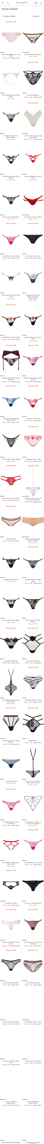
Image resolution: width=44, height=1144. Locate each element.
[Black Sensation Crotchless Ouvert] (11, 276)
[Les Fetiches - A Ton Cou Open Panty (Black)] (33, 803)
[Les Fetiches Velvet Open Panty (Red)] (11, 844)
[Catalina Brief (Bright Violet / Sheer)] (33, 359)
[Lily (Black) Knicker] (11, 884)
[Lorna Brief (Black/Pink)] (11, 964)
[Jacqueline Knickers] (33, 642)
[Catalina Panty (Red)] (33, 400)
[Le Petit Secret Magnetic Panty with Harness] (33, 762)
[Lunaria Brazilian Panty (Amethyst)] (33, 1124)
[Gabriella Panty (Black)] (11, 561)
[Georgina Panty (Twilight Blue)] (33, 561)
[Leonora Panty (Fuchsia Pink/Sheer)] (11, 803)
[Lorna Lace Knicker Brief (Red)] (11, 1042)
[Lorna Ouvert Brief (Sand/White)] (33, 1083)
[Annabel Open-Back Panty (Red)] (33, 158)
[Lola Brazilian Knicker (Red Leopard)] (33, 924)
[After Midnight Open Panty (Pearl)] (11, 76)
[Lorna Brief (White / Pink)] (33, 1003)
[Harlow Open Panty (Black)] (11, 601)
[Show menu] (3, 3)
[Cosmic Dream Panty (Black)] (11, 441)
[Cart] (40, 3)
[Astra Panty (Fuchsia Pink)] (11, 237)
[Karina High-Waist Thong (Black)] (11, 722)
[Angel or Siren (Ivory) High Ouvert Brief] (33, 117)
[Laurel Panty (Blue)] (11, 762)
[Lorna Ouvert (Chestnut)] (33, 1042)
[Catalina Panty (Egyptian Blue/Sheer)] (11, 400)
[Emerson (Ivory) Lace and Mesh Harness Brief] (33, 480)
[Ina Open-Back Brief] (11, 642)
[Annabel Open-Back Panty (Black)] (11, 158)
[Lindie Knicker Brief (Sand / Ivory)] (11, 924)
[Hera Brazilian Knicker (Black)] (33, 601)
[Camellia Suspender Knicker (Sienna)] (11, 359)
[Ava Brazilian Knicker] (33, 237)
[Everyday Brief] (11, 520)
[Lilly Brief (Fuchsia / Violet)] (33, 844)
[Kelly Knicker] (33, 722)
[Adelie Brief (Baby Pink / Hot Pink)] (11, 36)
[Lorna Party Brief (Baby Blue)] (11, 1124)
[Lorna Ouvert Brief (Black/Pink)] (11, 1083)
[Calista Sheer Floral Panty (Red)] (33, 319)
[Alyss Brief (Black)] (33, 76)
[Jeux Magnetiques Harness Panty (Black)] (11, 681)
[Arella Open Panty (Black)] (11, 198)
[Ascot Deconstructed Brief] (33, 198)
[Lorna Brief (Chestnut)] (33, 964)
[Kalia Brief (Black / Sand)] (33, 681)
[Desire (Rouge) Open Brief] (11, 480)
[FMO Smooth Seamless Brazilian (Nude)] (33, 520)
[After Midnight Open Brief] (33, 36)
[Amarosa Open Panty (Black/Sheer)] (11, 117)
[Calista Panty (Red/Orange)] (11, 319)
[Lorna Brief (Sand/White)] (11, 1003)
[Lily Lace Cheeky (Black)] (33, 884)
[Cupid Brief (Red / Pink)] (33, 441)
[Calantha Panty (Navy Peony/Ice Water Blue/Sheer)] (33, 276)
